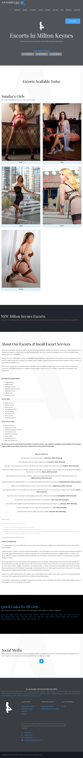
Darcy (61, 615)
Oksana (76, 617)
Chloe (47, 615)
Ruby (21, 162)
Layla (38, 617)
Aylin (20, 615)
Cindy (52, 615)
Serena (19, 619)
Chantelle (35, 615)
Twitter (55, 10)
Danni (56, 615)
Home (10, 10)
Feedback (68, 10)
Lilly (42, 617)
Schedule (17, 10)
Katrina (31, 617)
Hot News (33, 10)
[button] (28, 706)
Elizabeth (74, 615)
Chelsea (42, 615)
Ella (79, 615)
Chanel (30, 615)
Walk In (40, 10)
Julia (26, 617)
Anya (7, 615)
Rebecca (9, 619)
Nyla (68, 617)
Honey (62, 226)
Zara (38, 619)
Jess (22, 617)
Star (28, 619)
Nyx (71, 617)
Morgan (58, 617)
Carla (24, 615)
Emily (2, 617)
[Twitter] (41, 661)
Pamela (3, 619)
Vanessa (33, 619)
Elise (69, 615)
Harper (13, 617)
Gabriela (7, 617)
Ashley (16, 615)
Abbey (3, 615)
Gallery (25, 10)
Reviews (47, 10)
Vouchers (77, 10)
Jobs (61, 10)
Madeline (52, 617)
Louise (46, 617)
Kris (35, 617)
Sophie (24, 619)
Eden (62, 162)
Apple (21, 226)
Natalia (21, 289)
